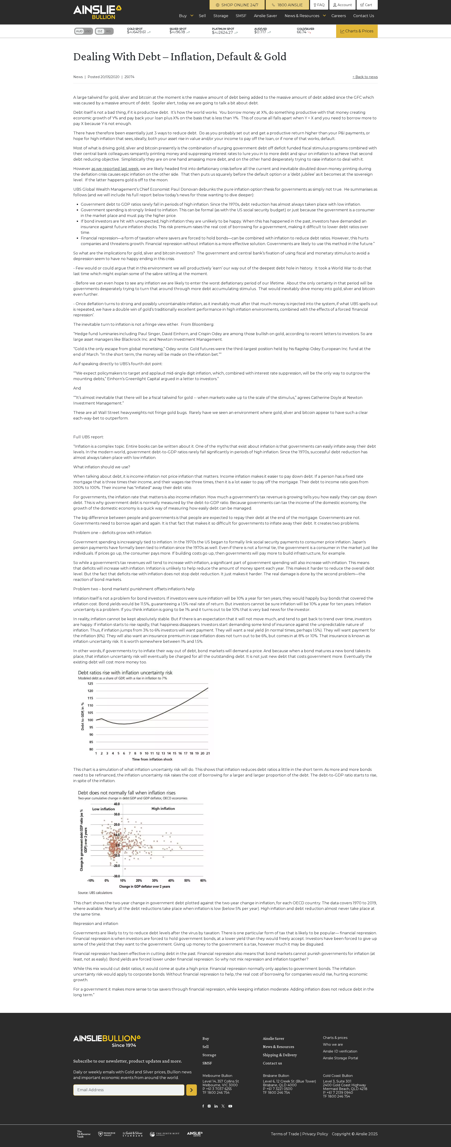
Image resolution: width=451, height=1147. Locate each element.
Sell (202, 16)
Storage (221, 16)
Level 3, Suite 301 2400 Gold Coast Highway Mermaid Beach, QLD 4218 (345, 1085)
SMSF (241, 16)
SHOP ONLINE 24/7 (239, 5)
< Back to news (365, 77)
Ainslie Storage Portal (340, 1058)
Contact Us (363, 16)
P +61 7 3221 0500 (277, 1089)
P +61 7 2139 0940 (338, 1092)
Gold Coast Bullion (338, 1076)
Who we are (333, 1044)
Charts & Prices (359, 31)
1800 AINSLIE (290, 5)
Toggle (83, 31)
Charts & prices (335, 1038)
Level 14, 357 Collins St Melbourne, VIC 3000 (220, 1083)
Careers (338, 16)
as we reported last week (115, 169)
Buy (183, 16)
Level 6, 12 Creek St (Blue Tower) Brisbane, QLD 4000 (289, 1083)
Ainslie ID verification (340, 1051)
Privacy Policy (315, 1134)
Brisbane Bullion (276, 1076)
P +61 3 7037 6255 (217, 1089)
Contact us (272, 1063)
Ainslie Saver (265, 16)
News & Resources (302, 16)
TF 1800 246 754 (215, 1092)
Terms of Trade (285, 1134)
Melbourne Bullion (217, 1076)
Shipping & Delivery (280, 1054)
